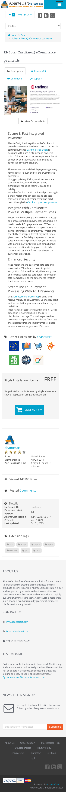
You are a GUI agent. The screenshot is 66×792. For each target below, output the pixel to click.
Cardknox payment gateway (42, 202)
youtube (52, 15)
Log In (33, 758)
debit (50, 544)
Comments (16, 78)
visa (37, 550)
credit (36, 544)
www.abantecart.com (17, 621)
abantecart (12, 448)
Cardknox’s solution (37, 149)
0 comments (28, 490)
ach (11, 544)
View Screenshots (34, 121)
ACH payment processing (25, 296)
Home (13, 35)
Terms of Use (17, 752)
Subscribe (55, 726)
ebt (26, 550)
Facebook (39, 15)
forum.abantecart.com (17, 631)
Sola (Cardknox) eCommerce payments (31, 38)
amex (23, 544)
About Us (9, 742)
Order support (27, 742)
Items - (21, 14)
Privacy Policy (44, 747)
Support (37, 78)
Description (16, 71)
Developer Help (23, 747)
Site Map (51, 752)
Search (24, 35)
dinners (13, 550)
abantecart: (44, 337)
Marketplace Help (50, 742)
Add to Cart (33, 410)
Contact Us (35, 752)
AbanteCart (53, 784)
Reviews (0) (39, 71)
